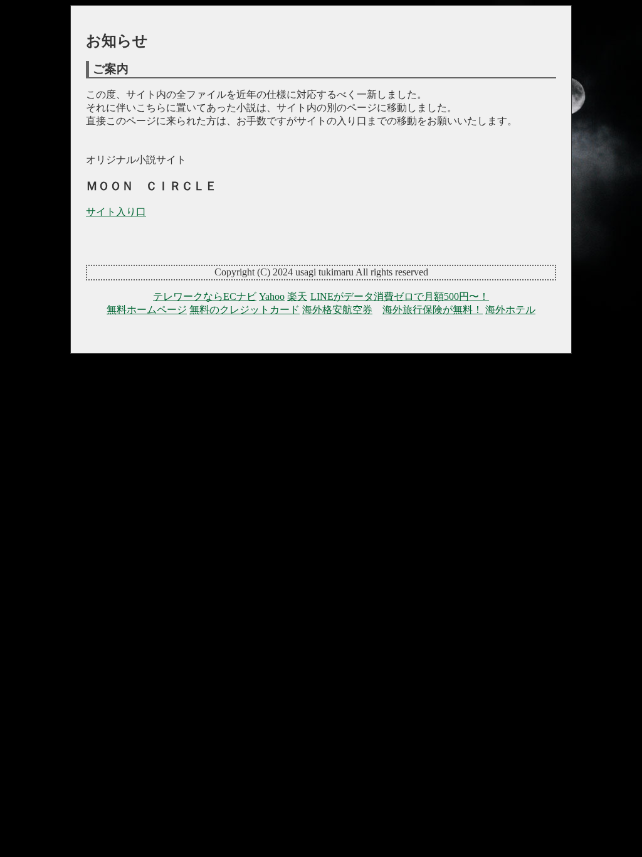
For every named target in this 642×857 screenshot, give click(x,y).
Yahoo (272, 296)
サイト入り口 (116, 211)
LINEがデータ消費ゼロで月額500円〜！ (399, 296)
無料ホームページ (147, 309)
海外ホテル (510, 309)
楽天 (297, 296)
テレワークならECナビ (204, 296)
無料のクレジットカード (244, 309)
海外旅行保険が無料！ (432, 309)
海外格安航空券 (337, 309)
